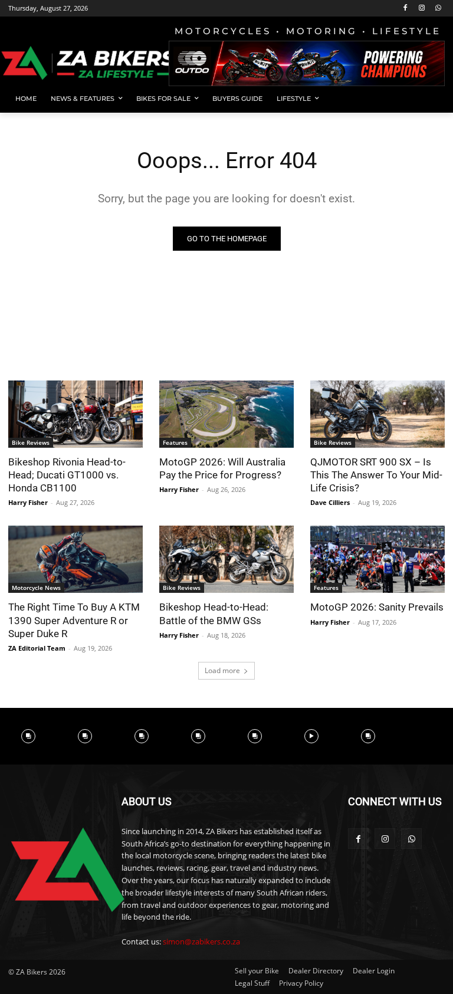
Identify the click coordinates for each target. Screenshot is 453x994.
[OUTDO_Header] (307, 63)
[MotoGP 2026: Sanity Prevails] (377, 559)
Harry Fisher (28, 502)
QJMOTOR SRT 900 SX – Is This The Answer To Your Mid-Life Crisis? (376, 475)
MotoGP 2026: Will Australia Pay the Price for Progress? (222, 468)
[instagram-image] (28, 736)
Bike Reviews (31, 442)
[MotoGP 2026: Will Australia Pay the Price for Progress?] (226, 414)
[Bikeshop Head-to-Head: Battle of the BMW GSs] (226, 559)
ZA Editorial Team (36, 648)
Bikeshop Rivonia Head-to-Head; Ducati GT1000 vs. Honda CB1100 (67, 475)
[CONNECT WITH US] (396, 819)
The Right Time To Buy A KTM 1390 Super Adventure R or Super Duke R (74, 620)
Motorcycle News (36, 587)
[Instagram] (421, 8)
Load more (222, 670)
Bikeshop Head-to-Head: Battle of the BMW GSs (213, 613)
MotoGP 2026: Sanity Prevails (377, 607)
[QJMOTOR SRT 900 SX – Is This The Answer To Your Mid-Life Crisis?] (377, 414)
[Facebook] (405, 8)
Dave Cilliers (330, 502)
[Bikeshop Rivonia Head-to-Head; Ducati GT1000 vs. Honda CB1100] (75, 414)
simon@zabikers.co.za (201, 941)
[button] (431, 99)
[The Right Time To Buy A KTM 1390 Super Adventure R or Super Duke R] (75, 559)
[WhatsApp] (438, 8)
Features (175, 442)
